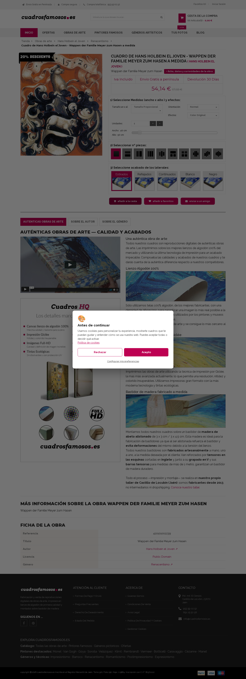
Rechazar (100, 352)
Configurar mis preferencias (123, 361)
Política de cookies (89, 342)
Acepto (146, 352)
